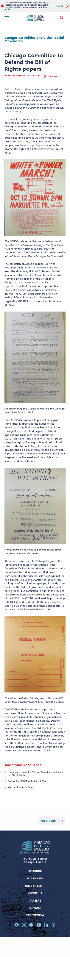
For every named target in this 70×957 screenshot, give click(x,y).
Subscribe (48, 821)
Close (59, 5)
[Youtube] (39, 925)
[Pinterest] (31, 925)
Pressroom (35, 915)
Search (62, 17)
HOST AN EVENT (35, 886)
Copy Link (53, 76)
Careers (35, 900)
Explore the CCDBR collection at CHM (27, 781)
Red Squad (28, 568)
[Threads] (53, 925)
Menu (7, 16)
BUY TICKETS (35, 878)
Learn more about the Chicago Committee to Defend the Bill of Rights (35, 773)
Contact (35, 908)
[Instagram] (24, 925)
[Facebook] (17, 925)
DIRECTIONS (35, 871)
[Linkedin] (46, 925)
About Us (35, 893)
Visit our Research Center (21, 787)
